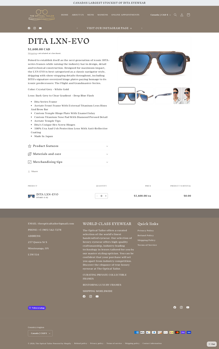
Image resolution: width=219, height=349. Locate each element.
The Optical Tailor (44, 343)
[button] (175, 15)
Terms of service (114, 343)
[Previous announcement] (77, 28)
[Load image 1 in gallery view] (126, 95)
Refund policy (80, 343)
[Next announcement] (141, 28)
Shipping (32, 53)
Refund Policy (146, 235)
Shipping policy (132, 343)
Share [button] (34, 171)
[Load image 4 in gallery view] (181, 95)
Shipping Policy (146, 240)
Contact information (152, 343)
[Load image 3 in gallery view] (163, 95)
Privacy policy (96, 343)
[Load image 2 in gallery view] (145, 95)
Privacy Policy (146, 230)
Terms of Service (147, 245)
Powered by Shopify (62, 343)
